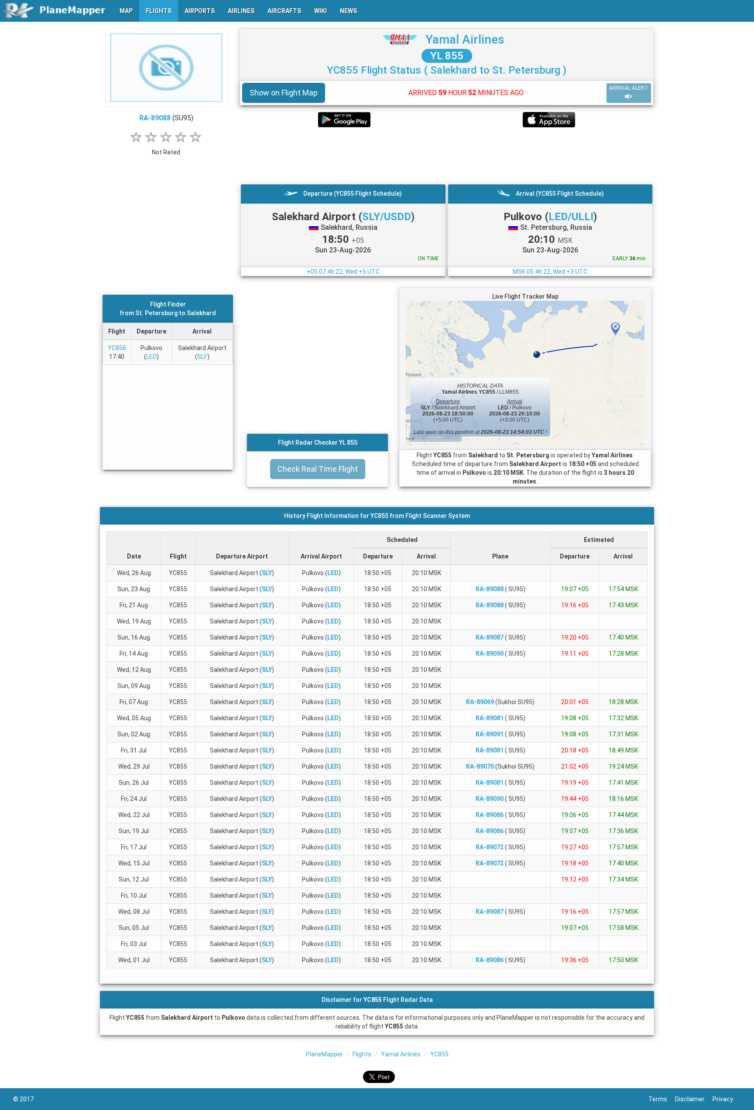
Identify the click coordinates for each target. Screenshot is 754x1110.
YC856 (117, 347)
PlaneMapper (324, 1054)
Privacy (727, 1099)
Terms (661, 1099)
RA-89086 (490, 814)
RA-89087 (490, 637)
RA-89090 (490, 653)
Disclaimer (694, 1099)
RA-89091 (490, 734)
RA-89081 (490, 718)
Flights (362, 1054)
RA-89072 (490, 847)
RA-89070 (480, 766)
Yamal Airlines (464, 39)
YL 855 (446, 56)
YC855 (439, 1054)
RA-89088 (155, 118)
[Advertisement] (447, 155)
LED (151, 356)
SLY (202, 356)
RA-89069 (480, 701)
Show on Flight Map (284, 92)
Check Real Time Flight (318, 468)
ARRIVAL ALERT (628, 88)
